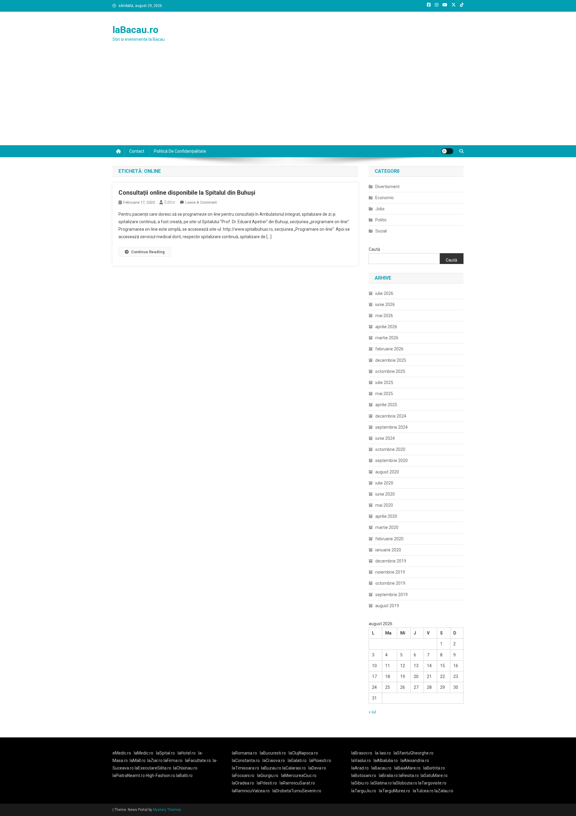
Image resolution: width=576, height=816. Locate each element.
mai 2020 (384, 505)
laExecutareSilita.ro (153, 768)
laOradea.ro (243, 783)
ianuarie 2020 (388, 550)
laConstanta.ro (246, 760)
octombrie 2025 (390, 371)
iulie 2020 (384, 483)
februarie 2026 (389, 348)
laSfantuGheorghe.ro (414, 753)
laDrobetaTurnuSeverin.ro (296, 790)
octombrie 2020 (390, 449)
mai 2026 (384, 315)
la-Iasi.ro (383, 753)
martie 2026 (386, 337)
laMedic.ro (144, 753)
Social (381, 231)
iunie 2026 (385, 304)
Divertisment (387, 186)
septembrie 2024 (391, 427)
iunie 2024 (385, 438)
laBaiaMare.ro (407, 768)
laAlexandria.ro (414, 760)
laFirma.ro (173, 760)
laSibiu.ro (360, 783)
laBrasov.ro (361, 753)
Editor (170, 202)
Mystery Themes (167, 810)
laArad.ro (360, 768)
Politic (381, 220)
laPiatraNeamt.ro (128, 775)
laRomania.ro (244, 753)
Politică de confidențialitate (180, 151)
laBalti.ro (184, 775)
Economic (384, 197)
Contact (136, 151)
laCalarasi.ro (294, 768)
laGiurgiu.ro (269, 775)
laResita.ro (409, 775)
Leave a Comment (201, 202)
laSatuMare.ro (434, 775)
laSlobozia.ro (405, 783)
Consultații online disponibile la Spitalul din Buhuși (186, 192)
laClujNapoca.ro (303, 753)
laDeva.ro (317, 768)
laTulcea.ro (423, 790)
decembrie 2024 (390, 416)
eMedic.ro (121, 753)
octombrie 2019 (390, 583)
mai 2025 (384, 393)
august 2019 (387, 605)
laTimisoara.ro (245, 768)
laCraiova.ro (273, 760)
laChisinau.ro (185, 768)
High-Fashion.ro (160, 775)
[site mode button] (447, 151)
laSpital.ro (165, 753)
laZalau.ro (443, 790)
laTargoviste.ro (432, 783)
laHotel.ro (187, 753)
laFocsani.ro (243, 775)
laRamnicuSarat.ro (297, 783)
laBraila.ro (388, 775)
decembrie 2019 (390, 561)
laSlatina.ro (381, 783)
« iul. (373, 712)
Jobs (380, 208)
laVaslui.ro (362, 760)
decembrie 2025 (390, 360)
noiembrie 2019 (390, 572)
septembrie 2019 (391, 594)
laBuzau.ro (271, 768)
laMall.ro (138, 760)
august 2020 (387, 472)
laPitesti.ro (267, 783)
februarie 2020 (389, 538)
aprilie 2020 (386, 516)
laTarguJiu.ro (365, 790)
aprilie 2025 (386, 404)
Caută (374, 249)
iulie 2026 (384, 293)
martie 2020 (386, 527)
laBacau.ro (135, 29)
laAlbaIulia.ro (386, 760)
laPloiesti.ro (320, 760)
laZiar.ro (155, 760)
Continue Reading (148, 252)
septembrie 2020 (391, 460)
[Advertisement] (288, 100)
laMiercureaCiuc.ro (298, 775)
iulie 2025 (384, 382)
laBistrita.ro (434, 768)
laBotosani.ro (363, 775)
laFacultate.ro (198, 760)
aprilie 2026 (386, 326)
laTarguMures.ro (394, 790)
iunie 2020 (385, 494)
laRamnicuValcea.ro (251, 790)
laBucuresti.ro (273, 753)
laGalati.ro (297, 760)
